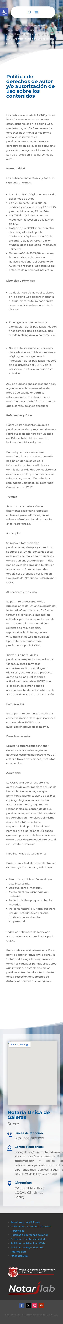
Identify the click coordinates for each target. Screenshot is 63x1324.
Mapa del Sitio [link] (19, 1255)
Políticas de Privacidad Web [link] (28, 1243)
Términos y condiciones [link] (25, 1222)
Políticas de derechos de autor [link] (29, 1234)
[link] (4, 12)
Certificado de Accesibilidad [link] (28, 1239)
